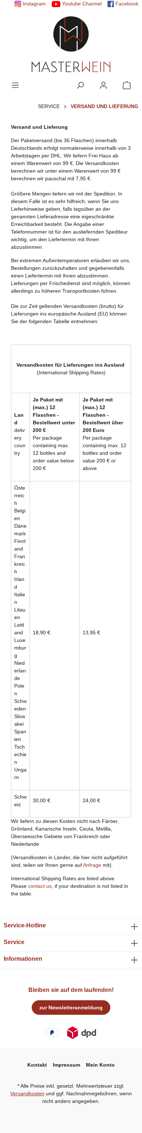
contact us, (40, 886)
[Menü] (15, 85)
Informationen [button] (23, 959)
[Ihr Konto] (103, 85)
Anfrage (92, 865)
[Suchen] (80, 85)
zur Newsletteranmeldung (71, 1007)
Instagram (33, 4)
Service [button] (14, 942)
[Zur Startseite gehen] (71, 44)
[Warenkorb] (126, 85)
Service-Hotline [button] (25, 925)
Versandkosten (27, 1093)
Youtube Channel (81, 4)
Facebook (126, 4)
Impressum (66, 1065)
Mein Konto (100, 1065)
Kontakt (37, 1065)
